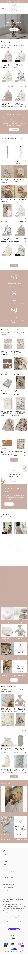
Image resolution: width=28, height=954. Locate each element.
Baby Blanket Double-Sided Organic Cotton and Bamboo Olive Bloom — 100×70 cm (6, 412)
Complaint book (6, 890)
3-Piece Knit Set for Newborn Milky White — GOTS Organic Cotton (6, 729)
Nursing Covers (5, 675)
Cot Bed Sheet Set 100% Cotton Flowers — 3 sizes (7, 835)
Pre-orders (5, 861)
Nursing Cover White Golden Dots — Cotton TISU (6, 536)
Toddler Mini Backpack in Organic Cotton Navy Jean (19, 84)
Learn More (14, 129)
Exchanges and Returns (8, 884)
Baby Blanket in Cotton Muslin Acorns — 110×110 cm (7, 432)
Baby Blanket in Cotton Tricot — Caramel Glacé (7, 372)
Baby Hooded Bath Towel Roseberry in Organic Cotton (6, 770)
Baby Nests (4, 607)
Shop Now (14, 29)
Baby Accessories (5, 657)
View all (14, 265)
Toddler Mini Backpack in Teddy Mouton (7, 84)
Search (4, 854)
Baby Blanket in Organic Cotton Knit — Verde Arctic (7, 391)
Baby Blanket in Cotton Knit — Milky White (7, 219)
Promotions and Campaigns (9, 871)
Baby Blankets (18, 607)
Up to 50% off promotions (17, 589)
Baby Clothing (18, 638)
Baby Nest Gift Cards (19, 675)
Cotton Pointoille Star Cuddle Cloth (20, 200)
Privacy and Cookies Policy (9, 887)
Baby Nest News (5, 588)
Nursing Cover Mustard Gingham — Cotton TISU (7, 557)
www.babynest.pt (11, 951)
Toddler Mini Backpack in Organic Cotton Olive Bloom (6, 65)
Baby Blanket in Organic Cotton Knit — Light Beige (7, 352)
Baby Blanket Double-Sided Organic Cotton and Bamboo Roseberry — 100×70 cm (19, 412)
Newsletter (5, 868)
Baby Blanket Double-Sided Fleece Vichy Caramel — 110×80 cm (20, 452)
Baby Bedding (18, 622)
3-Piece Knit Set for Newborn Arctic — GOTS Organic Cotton (20, 728)
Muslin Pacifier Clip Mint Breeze (7, 160)
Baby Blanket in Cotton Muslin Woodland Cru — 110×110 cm (20, 432)
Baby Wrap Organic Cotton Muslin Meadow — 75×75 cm (6, 709)
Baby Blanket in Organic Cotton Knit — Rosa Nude (20, 352)
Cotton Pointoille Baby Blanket (7, 199)
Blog (4, 874)
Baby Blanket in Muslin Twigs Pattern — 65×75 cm (7, 452)
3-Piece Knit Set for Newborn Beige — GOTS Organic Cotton (20, 709)
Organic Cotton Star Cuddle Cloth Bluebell (6, 180)
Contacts (5, 864)
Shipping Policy (6, 881)
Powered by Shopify (19, 951)
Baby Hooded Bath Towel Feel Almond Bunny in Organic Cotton (20, 749)
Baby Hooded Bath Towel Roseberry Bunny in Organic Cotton (6, 749)
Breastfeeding (5, 622)
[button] (2, 8)
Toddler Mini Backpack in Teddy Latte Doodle (7, 104)
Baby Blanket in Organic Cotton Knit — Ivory (20, 372)
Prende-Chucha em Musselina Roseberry (20, 161)
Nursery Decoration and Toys (19, 657)
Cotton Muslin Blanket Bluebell (20, 179)
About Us (5, 858)
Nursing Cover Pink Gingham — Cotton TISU (20, 536)
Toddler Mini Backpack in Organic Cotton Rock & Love (19, 104)
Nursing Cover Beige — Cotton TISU (20, 557)
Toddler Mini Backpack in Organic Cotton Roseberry (19, 65)
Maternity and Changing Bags (5, 639)
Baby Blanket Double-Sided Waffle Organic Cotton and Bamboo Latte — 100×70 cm (19, 391)
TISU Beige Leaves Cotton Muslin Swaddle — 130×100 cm (20, 770)
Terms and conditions (8, 877)
